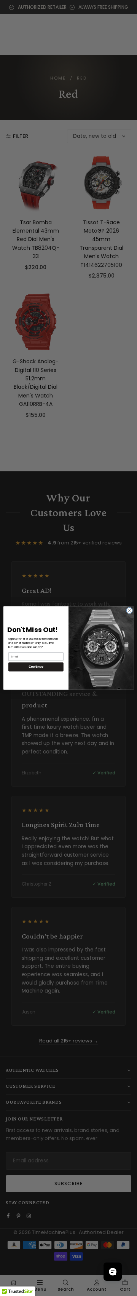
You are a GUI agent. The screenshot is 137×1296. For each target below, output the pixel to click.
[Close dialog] (129, 610)
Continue (36, 667)
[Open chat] (113, 1271)
